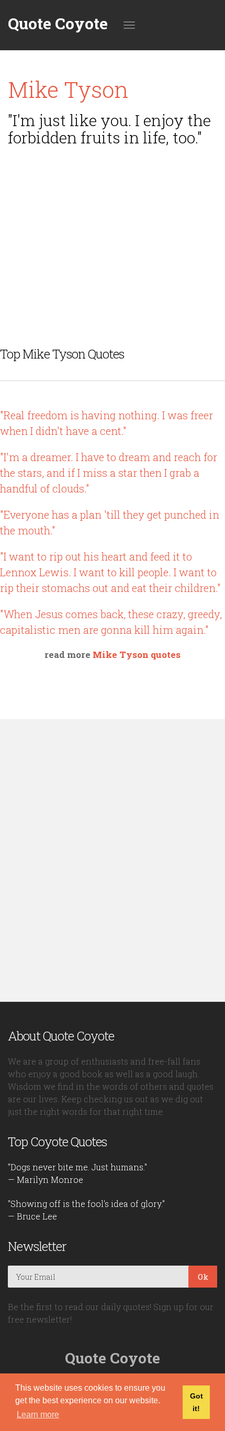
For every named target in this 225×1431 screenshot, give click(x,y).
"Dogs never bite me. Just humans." (77, 1166)
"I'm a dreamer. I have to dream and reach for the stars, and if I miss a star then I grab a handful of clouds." (108, 472)
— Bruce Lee (32, 1216)
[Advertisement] (112, 227)
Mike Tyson (68, 89)
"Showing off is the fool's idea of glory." (86, 1203)
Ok (203, 1276)
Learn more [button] (38, 1414)
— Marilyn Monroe (45, 1179)
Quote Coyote (58, 23)
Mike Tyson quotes (137, 655)
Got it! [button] (196, 1402)
